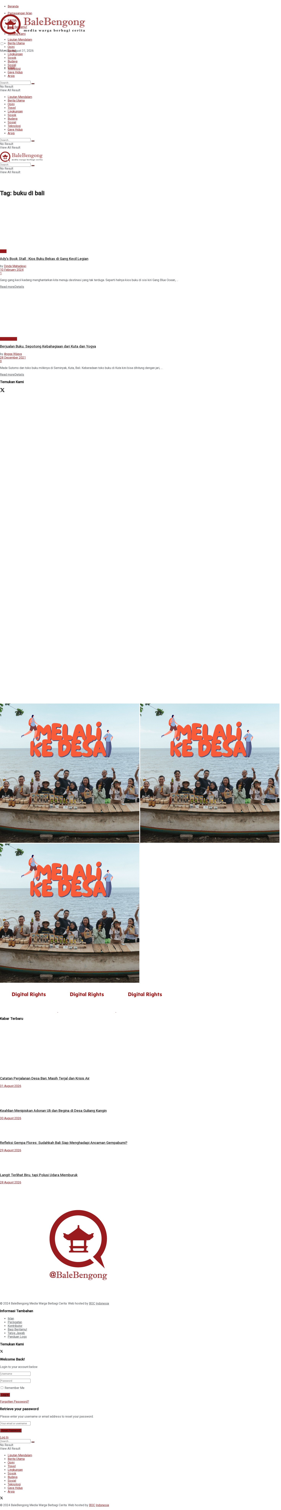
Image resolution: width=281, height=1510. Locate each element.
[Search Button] (32, 83)
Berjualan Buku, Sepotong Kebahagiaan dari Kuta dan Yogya (48, 346)
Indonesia (102, 1303)
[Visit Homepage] (44, 34)
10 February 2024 (12, 270)
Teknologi (14, 68)
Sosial (12, 65)
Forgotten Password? (14, 1401)
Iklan (11, 1318)
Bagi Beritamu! (17, 1329)
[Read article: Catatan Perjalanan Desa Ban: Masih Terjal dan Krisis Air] (140, 1048)
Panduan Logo (17, 1337)
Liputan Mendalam (20, 39)
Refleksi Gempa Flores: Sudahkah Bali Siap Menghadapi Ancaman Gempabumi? (63, 1143)
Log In (4, 1437)
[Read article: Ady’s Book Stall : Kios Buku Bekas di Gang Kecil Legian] (140, 225)
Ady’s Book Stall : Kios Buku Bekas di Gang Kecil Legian (44, 259)
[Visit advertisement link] (114, 521)
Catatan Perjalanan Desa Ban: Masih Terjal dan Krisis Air (45, 1078)
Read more (12, 287)
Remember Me (14, 1388)
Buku (3, 251)
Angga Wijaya (13, 354)
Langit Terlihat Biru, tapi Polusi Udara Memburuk (39, 1175)
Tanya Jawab (16, 1333)
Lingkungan (15, 54)
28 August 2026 (10, 1182)
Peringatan (15, 1322)
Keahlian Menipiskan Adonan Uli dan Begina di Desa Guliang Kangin (53, 1111)
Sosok (12, 58)
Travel (12, 50)
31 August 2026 (10, 1086)
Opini (11, 47)
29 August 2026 (10, 1150)
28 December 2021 (13, 357)
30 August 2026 (10, 1118)
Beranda (13, 6)
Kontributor (15, 1326)
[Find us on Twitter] (1, 57)
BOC (92, 1303)
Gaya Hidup (15, 72)
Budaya (12, 61)
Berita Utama (16, 43)
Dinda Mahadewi (15, 266)
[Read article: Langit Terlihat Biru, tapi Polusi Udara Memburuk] (140, 1160)
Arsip (11, 76)
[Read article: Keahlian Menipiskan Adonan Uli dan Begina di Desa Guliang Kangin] (140, 1096)
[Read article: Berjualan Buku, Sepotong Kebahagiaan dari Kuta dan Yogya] (140, 313)
